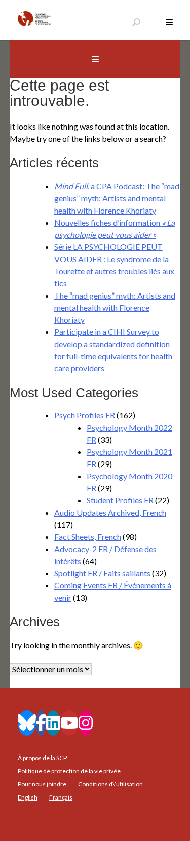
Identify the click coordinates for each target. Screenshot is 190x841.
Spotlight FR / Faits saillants (102, 573)
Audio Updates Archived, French (110, 512)
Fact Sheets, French (87, 536)
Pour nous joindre (42, 784)
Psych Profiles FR (84, 415)
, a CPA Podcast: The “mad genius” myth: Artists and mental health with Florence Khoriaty (116, 198)
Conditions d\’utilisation (110, 784)
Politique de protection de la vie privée (69, 771)
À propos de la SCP (42, 758)
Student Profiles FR (120, 500)
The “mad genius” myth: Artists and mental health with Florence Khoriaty (114, 307)
